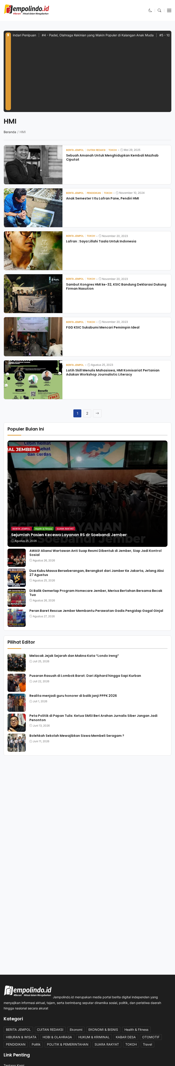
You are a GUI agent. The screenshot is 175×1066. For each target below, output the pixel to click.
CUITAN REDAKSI (50, 1029)
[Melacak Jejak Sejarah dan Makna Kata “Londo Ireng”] (17, 669)
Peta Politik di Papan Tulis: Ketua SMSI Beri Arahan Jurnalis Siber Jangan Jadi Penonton (93, 717)
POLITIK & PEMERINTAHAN (67, 1044)
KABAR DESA (126, 1037)
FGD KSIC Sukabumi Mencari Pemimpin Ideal (102, 327)
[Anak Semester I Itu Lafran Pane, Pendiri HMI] (33, 224)
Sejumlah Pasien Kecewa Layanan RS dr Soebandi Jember (69, 535)
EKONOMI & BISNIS (103, 1029)
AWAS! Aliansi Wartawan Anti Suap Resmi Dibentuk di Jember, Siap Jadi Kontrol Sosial (95, 552)
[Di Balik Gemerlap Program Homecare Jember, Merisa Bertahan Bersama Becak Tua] (17, 603)
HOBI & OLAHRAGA (57, 1037)
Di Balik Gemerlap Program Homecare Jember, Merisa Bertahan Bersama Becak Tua (95, 592)
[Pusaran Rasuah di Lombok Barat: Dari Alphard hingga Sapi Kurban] (17, 689)
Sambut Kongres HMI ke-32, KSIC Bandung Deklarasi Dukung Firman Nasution (116, 286)
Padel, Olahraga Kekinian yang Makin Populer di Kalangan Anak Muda (77, 35)
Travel (147, 1044)
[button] (150, 10)
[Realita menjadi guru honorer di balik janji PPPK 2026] (17, 709)
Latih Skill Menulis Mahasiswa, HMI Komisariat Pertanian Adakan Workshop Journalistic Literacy (113, 372)
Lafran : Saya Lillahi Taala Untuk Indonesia (101, 241)
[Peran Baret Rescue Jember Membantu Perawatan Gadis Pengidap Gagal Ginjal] (17, 623)
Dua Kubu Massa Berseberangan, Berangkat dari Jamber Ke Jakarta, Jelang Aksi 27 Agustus (96, 572)
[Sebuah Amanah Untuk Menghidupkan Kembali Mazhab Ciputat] (33, 181)
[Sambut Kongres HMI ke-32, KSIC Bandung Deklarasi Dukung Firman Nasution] (33, 310)
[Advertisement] (91, 76)
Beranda (10, 132)
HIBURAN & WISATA (21, 1037)
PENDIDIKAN (16, 1044)
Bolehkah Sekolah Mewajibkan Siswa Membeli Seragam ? (77, 735)
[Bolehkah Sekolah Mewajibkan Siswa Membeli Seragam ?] (17, 749)
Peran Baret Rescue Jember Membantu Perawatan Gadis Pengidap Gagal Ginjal (97, 610)
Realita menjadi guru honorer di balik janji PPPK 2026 (73, 695)
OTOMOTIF (151, 1037)
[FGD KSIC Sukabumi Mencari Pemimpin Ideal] (33, 353)
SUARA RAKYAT (65, 528)
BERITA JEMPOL (21, 528)
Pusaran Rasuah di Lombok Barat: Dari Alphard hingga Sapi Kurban (85, 675)
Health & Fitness (43, 528)
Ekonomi (76, 1029)
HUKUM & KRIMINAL (94, 1037)
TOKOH (131, 1044)
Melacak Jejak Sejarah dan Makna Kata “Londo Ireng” (74, 655)
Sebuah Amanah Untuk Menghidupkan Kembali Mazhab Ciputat (112, 157)
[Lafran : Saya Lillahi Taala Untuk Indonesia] (33, 267)
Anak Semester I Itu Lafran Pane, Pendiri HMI (102, 198)
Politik (36, 1044)
